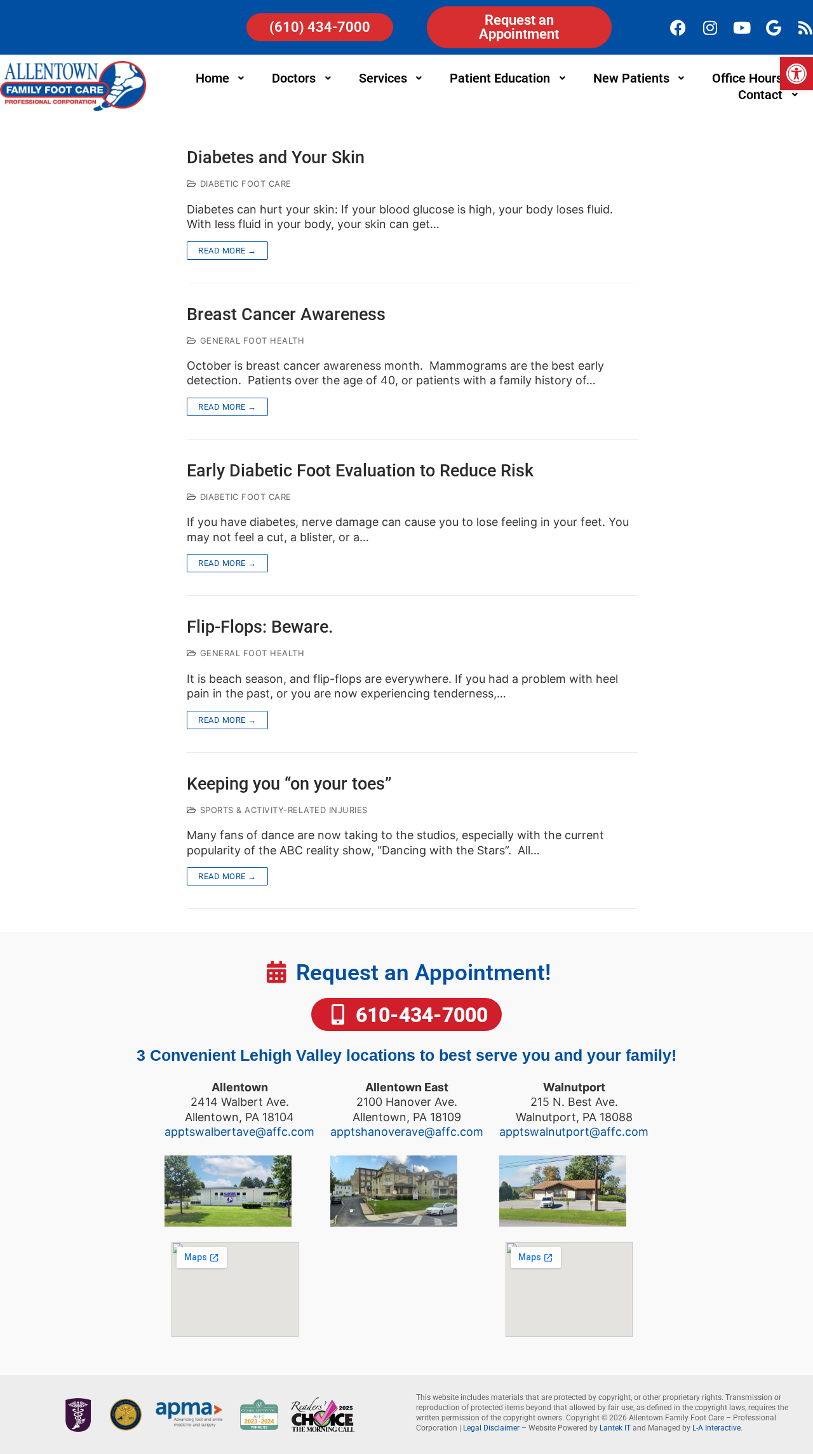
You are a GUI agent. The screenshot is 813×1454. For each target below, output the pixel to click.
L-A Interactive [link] (716, 1428)
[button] (221, 78)
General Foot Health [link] (250, 340)
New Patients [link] (631, 78)
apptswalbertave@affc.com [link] (239, 1131)
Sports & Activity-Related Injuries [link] (282, 810)
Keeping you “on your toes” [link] (289, 784)
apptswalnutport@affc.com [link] (573, 1131)
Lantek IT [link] (615, 1428)
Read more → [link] (227, 250)
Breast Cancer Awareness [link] (286, 314)
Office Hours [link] (747, 78)
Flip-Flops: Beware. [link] (260, 627)
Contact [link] (760, 94)
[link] (796, 73)
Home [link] (212, 78)
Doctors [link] (294, 78)
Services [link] (383, 78)
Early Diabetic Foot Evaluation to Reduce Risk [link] (360, 471)
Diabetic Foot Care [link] (244, 183)
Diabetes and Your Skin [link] (276, 157)
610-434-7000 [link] (419, 1015)
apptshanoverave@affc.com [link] (406, 1131)
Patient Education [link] (500, 78)
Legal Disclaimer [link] (491, 1428)
